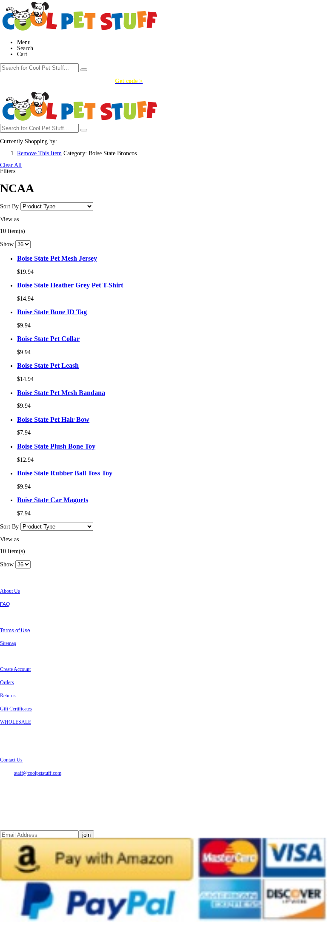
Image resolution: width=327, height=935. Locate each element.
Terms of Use (15, 631)
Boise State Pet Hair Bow (53, 419)
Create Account (15, 669)
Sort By (9, 206)
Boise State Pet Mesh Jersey (57, 258)
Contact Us (11, 760)
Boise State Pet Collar (48, 339)
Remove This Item (39, 153)
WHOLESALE (15, 722)
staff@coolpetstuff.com (37, 773)
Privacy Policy (16, 617)
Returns (8, 696)
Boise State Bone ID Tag (52, 312)
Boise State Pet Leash (48, 365)
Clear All (11, 165)
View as (9, 219)
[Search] (83, 69)
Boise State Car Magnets (52, 500)
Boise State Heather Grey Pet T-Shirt (70, 285)
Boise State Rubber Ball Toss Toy (64, 473)
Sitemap (8, 643)
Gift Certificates (16, 709)
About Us (10, 591)
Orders (7, 682)
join (86, 835)
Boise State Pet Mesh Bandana (61, 393)
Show (7, 244)
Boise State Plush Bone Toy (56, 446)
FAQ (5, 604)
